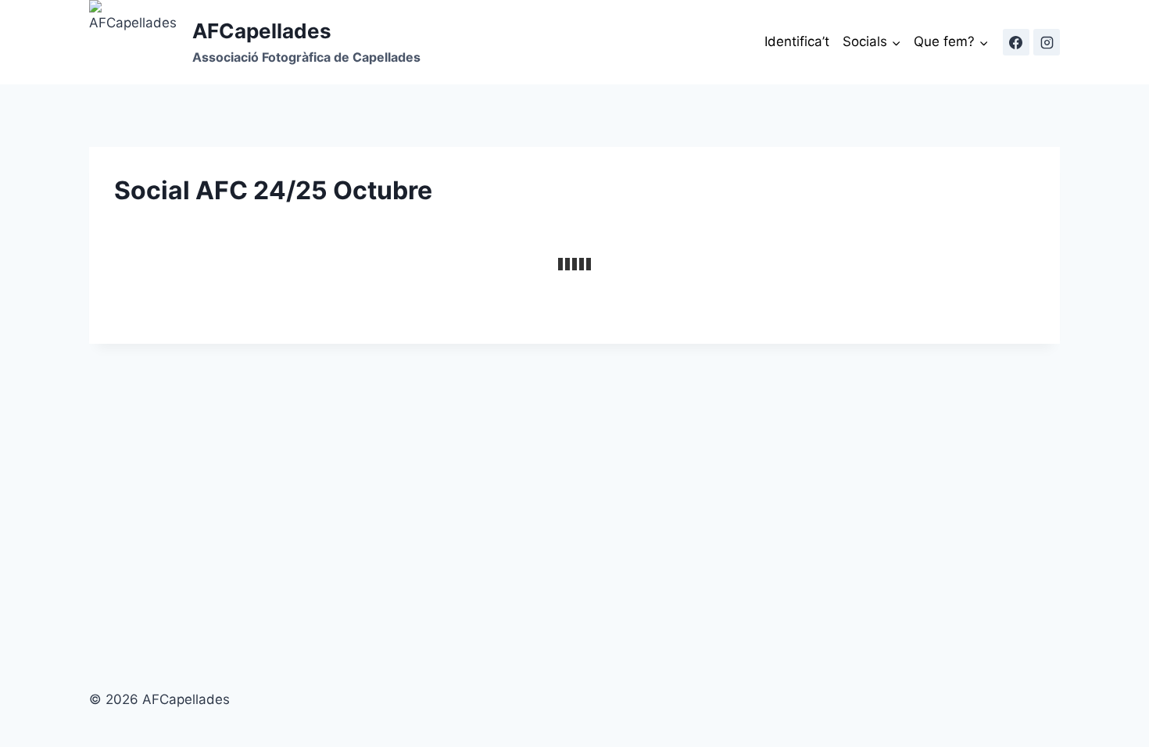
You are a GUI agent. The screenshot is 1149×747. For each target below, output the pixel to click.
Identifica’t (796, 41)
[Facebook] (1016, 42)
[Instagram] (1046, 42)
